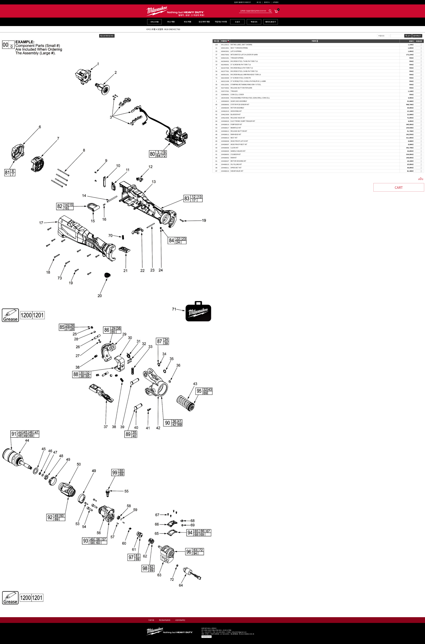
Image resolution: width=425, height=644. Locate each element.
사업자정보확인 (180, 620)
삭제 (421, 45)
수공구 (237, 21)
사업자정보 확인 (206, 636)
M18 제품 (187, 21)
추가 (421, 44)
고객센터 (275, 2)
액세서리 (254, 21)
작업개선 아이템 (221, 21)
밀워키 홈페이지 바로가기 (242, 2)
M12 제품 (171, 21)
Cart (276, 11)
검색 (270, 11)
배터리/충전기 (270, 21)
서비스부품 (154, 21)
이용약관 (151, 620)
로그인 (259, 2)
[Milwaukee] (175, 14)
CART (399, 187)
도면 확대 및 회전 (107, 36)
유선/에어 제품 (204, 21)
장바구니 (267, 2)
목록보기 (418, 36)
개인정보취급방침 (164, 620)
